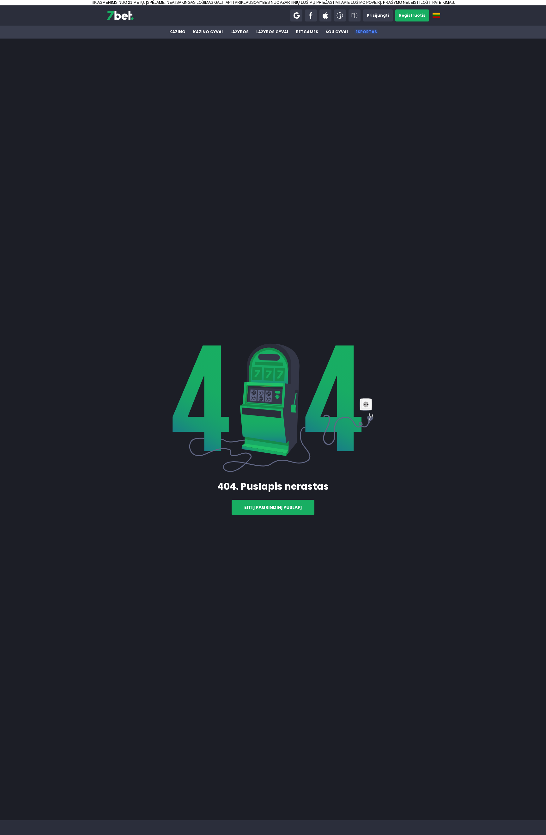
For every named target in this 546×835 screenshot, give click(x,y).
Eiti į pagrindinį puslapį (273, 507)
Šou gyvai (337, 31)
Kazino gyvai (208, 31)
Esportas (366, 31)
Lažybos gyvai (272, 31)
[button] (296, 15)
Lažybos (239, 31)
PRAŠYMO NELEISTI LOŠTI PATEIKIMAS (418, 2)
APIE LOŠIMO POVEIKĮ (361, 2)
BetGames (307, 31)
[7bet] (120, 15)
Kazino (177, 31)
